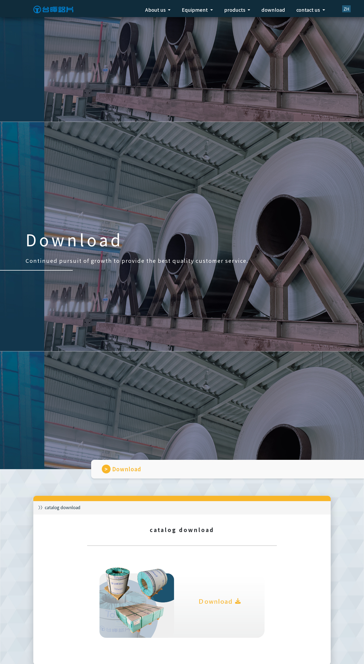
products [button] (235, 9)
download (273, 9)
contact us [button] (308, 9)
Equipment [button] (195, 9)
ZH (346, 9)
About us (156, 9)
